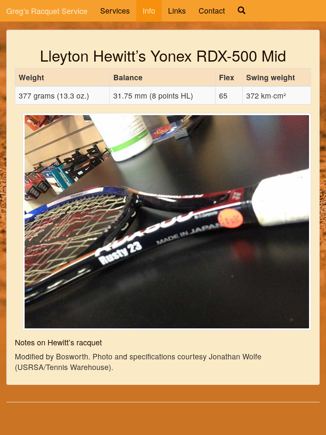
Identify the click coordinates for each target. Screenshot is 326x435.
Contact (212, 10)
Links (177, 10)
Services (115, 10)
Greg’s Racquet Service (46, 10)
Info (149, 10)
